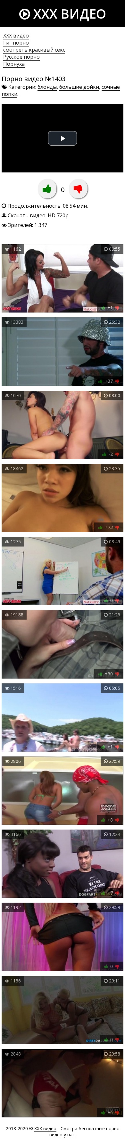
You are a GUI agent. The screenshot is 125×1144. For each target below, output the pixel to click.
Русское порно (21, 56)
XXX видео (68, 13)
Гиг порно (16, 42)
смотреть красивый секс (34, 49)
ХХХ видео (16, 35)
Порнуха (14, 63)
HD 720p (58, 215)
